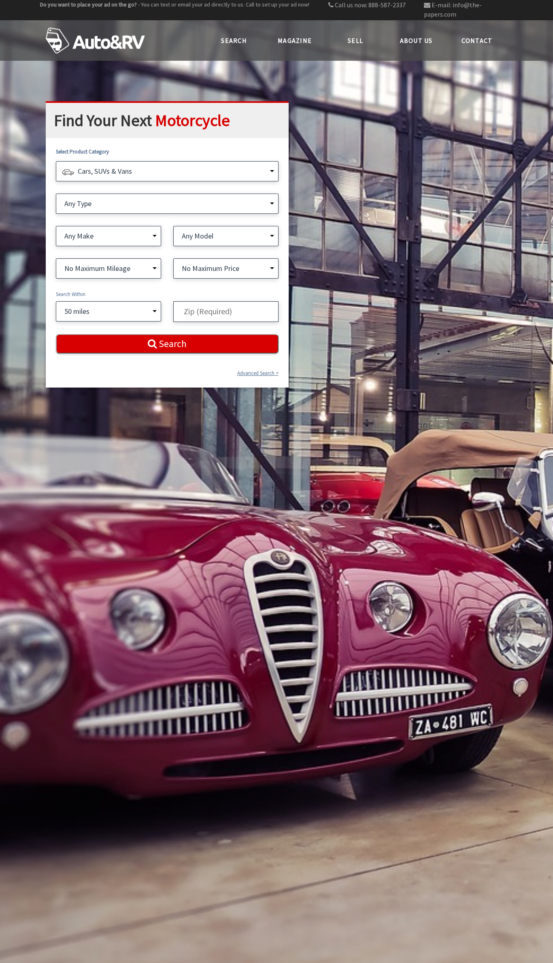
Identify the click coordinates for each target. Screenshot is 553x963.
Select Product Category (82, 151)
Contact (477, 40)
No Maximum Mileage (97, 268)
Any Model (197, 236)
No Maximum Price (210, 268)
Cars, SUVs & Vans (105, 171)
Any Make (79, 236)
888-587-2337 (387, 5)
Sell (355, 40)
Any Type (77, 203)
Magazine (295, 40)
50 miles (76, 311)
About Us (416, 40)
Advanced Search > (258, 373)
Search (234, 40)
